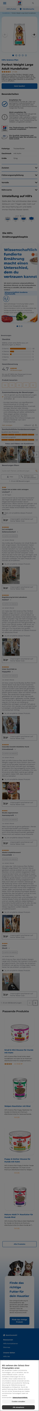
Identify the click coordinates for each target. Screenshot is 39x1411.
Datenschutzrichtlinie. (20, 1397)
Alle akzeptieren (18, 1407)
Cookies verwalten (18, 1401)
